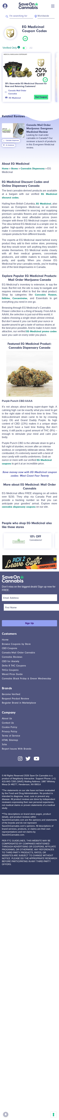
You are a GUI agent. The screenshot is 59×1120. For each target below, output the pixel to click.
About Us (7, 718)
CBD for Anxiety (10, 661)
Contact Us (8, 722)
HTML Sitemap (10, 740)
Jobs (4, 744)
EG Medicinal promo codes (41, 331)
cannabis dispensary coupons (19, 506)
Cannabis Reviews (12, 657)
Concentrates (19, 298)
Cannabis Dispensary (12, 140)
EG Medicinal (15, 98)
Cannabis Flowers (45, 294)
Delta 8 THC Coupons (14, 665)
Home (5, 168)
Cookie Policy (9, 727)
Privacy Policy (9, 731)
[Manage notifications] (5, 1114)
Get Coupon (41, 97)
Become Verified (11, 694)
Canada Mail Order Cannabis (17, 92)
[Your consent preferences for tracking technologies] (53, 1115)
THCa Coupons (10, 670)
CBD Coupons (9, 648)
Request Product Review (15, 698)
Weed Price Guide (12, 674)
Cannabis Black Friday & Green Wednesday (26, 678)
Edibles (6, 298)
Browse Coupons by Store (16, 644)
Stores (14, 168)
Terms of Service (11, 735)
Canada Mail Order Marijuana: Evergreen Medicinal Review (39, 128)
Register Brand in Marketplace (19, 702)
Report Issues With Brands (16, 748)
